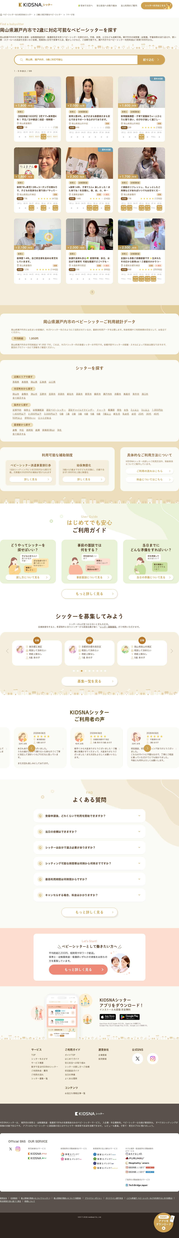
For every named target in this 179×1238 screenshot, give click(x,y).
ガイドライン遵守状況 (114, 1198)
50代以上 (17, 418)
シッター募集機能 (108, 627)
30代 (148, 414)
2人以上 (135, 410)
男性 (119, 410)
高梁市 (79, 394)
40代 (156, 414)
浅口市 (145, 394)
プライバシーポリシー (93, 1198)
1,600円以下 (19, 414)
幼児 (134, 414)
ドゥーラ (101, 410)
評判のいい (30, 418)
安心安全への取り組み (107, 6)
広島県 (43, 382)
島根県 (25, 382)
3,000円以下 (50, 414)
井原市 (61, 394)
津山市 (34, 394)
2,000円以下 (35, 414)
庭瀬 (37, 430)
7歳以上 (107, 414)
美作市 (136, 394)
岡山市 (16, 394)
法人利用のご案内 (129, 6)
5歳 (92, 414)
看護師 (111, 410)
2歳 (74, 414)
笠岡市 (52, 394)
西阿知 (29, 430)
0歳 (61, 414)
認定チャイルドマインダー (81, 410)
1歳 (68, 414)
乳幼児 (126, 414)
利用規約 (13, 1198)
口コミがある (44, 418)
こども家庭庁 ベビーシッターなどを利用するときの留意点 (150, 1198)
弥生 (59, 430)
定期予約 (17, 410)
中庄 (21, 430)
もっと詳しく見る (89, 912)
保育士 (27, 410)
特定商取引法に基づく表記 (10, 1201)
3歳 (80, 414)
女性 (126, 410)
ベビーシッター (71, 37)
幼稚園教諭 (38, 410)
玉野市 (43, 394)
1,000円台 (157, 410)
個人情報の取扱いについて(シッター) (35, 1198)
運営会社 (3, 1198)
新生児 (116, 414)
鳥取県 (16, 382)
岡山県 (34, 382)
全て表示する (19, 398)
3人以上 (145, 410)
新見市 (88, 394)
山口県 (52, 382)
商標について (29, 1201)
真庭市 (126, 394)
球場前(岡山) (48, 430)
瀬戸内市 (107, 394)
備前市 (97, 394)
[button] (74, 671)
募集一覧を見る (89, 681)
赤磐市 (118, 394)
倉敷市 (25, 394)
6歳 (98, 414)
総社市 (70, 394)
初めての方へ (86, 6)
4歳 (86, 414)
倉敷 (15, 430)
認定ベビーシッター (56, 410)
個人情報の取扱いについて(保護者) (67, 1198)
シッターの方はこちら (155, 6)
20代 (141, 414)
